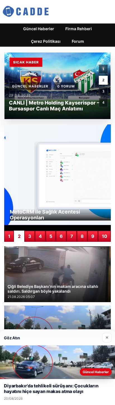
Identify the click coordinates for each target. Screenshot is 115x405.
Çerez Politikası (46, 41)
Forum (78, 41)
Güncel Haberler (38, 28)
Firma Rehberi (78, 28)
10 (104, 236)
